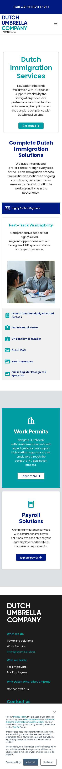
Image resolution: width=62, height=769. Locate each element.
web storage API (32, 719)
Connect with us (18, 689)
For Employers (17, 667)
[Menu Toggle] (56, 24)
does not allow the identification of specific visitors (30, 720)
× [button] (54, 711)
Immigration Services (21, 652)
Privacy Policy (19, 716)
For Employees (17, 672)
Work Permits (16, 646)
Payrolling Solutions (20, 641)
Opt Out (16, 726)
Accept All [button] (30, 762)
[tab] (31, 208)
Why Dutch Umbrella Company (28, 682)
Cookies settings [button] (13, 762)
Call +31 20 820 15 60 (31, 7)
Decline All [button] (48, 762)
